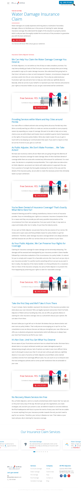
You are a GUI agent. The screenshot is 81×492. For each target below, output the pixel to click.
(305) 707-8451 (41, 107)
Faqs (47, 475)
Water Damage (76, 441)
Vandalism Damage (36, 481)
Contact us (49, 478)
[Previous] (5, 445)
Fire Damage (34, 475)
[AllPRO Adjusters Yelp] (69, 475)
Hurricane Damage (36, 441)
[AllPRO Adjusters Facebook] (61, 475)
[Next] (75, 445)
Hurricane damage (36, 469)
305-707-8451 (19, 40)
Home (48, 469)
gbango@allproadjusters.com (14, 477)
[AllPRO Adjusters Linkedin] (65, 475)
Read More (33, 447)
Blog (47, 481)
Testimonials (50, 472)
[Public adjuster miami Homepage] (18, 3)
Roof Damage (34, 478)
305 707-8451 (12, 479)
